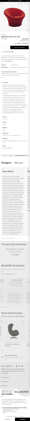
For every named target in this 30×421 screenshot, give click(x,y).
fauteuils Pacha (12, 232)
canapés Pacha (14, 233)
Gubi (9, 230)
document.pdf (6, 148)
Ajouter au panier (19, 47)
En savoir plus (25, 43)
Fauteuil (16, 342)
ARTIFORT (4, 38)
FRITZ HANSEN (8, 342)
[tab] (1, 77)
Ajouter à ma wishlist (8, 51)
